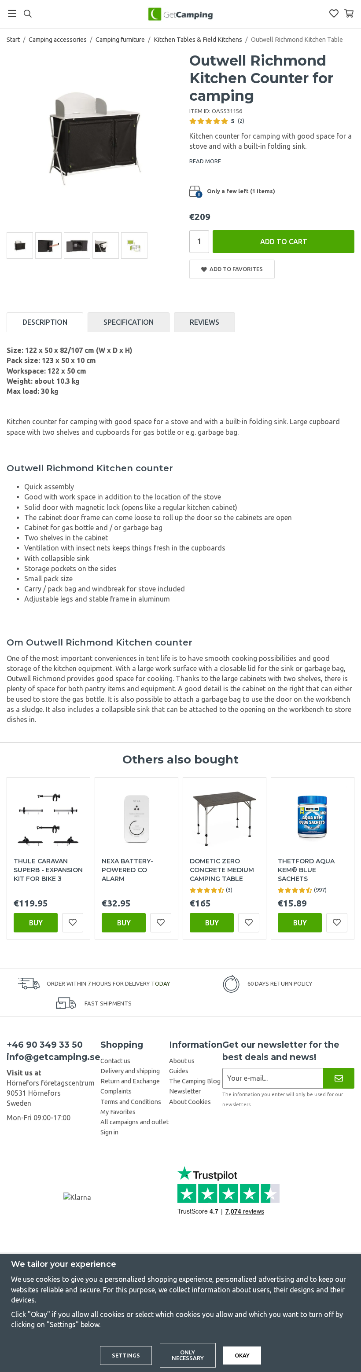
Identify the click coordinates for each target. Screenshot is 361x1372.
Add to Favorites (235, 269)
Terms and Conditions (130, 1101)
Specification (128, 322)
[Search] (27, 14)
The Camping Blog (195, 1081)
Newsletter (185, 1091)
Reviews (204, 322)
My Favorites (118, 1111)
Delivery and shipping (130, 1071)
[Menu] (12, 13)
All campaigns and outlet (134, 1122)
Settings (126, 1355)
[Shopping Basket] (349, 13)
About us (182, 1060)
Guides (178, 1071)
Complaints (116, 1091)
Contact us (115, 1060)
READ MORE (205, 161)
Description (44, 322)
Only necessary (188, 1355)
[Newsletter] (338, 1078)
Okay (242, 1355)
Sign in (109, 1132)
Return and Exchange (130, 1081)
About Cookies (190, 1101)
